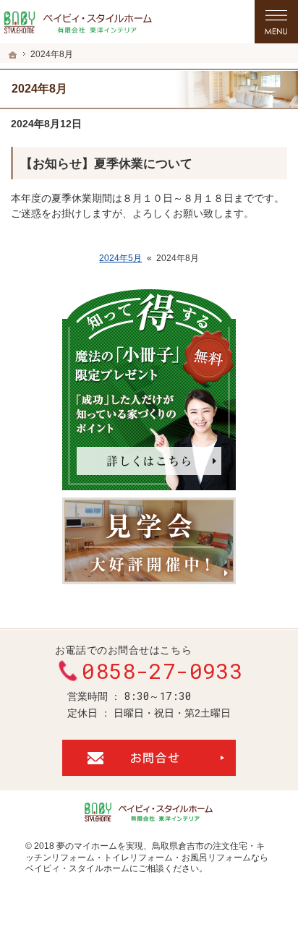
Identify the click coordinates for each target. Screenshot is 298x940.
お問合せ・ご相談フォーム (149, 758)
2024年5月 (120, 258)
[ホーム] (13, 54)
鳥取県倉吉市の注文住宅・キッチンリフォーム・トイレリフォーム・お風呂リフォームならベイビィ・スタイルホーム (146, 857)
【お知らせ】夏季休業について (106, 164)
